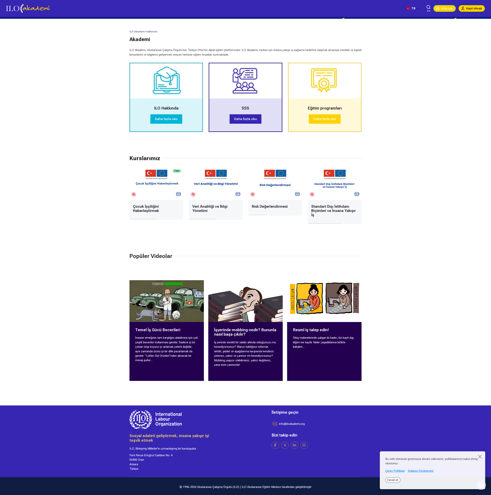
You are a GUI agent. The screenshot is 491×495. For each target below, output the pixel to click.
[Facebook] (275, 445)
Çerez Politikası (395, 471)
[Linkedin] (294, 445)
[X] (285, 445)
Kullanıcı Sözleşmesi (420, 471)
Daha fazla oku (166, 119)
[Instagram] (304, 445)
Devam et (392, 480)
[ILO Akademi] (28, 8)
